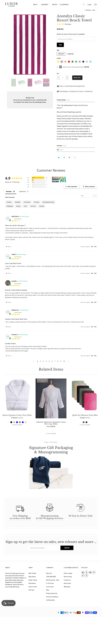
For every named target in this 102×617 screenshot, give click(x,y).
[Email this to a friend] (75, 157)
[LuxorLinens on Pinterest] (94, 572)
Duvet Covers (33, 587)
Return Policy (68, 576)
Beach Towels (33, 580)
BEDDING (44, 4)
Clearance (64, 4)
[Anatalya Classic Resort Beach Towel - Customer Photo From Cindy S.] (55, 179)
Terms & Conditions (52, 597)
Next (94, 10)
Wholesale (67, 587)
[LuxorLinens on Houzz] (86, 575)
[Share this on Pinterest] (69, 157)
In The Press (50, 583)
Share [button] (9, 246)
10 (64, 361)
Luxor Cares (50, 587)
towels (9, 202)
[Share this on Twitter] (59, 157)
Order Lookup (68, 573)
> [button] (68, 361)
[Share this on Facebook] (64, 157)
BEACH (54, 4)
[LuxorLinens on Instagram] (82, 575)
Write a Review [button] (90, 186)
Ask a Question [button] (72, 186)
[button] (92, 246)
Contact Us (67, 580)
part (25, 206)
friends (36, 202)
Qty (58, 73)
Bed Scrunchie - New (52, 580)
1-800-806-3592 (51, 576)
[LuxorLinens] (19, 4)
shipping (10, 206)
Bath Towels (32, 573)
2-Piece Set (70, 54)
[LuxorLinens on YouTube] (90, 572)
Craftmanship (50, 600)
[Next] (52, 83)
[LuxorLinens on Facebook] (86, 572)
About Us (49, 573)
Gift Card (31, 590)
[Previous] (7, 83)
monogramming (48, 202)
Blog (47, 590)
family (41, 206)
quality (17, 202)
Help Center (67, 583)
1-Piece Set (61, 54)
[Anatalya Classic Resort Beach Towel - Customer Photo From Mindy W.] (62, 179)
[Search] (84, 4)
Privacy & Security (51, 593)
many (18, 206)
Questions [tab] (22, 191)
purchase (27, 202)
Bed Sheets (32, 583)
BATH (35, 4)
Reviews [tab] (9, 191)
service (33, 206)
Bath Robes (32, 576)
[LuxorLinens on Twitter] (82, 572)
